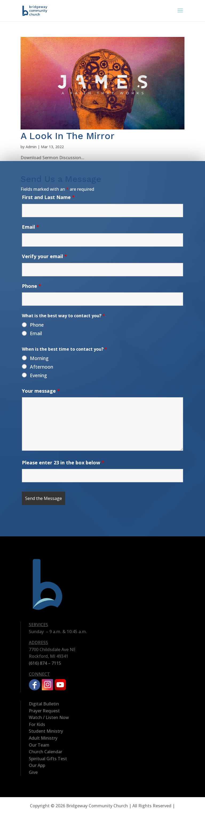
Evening (38, 375)
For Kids (37, 724)
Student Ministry (46, 731)
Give (33, 772)
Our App (37, 765)
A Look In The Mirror (68, 136)
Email (30, 227)
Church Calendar (45, 752)
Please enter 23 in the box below (63, 462)
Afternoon (41, 366)
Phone (31, 286)
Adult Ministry (43, 738)
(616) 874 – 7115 (45, 663)
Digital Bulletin (44, 704)
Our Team (39, 745)
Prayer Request (44, 711)
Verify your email (44, 256)
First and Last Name (48, 197)
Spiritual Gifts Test (48, 759)
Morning (39, 358)
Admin (31, 146)
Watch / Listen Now (49, 717)
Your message (41, 391)
